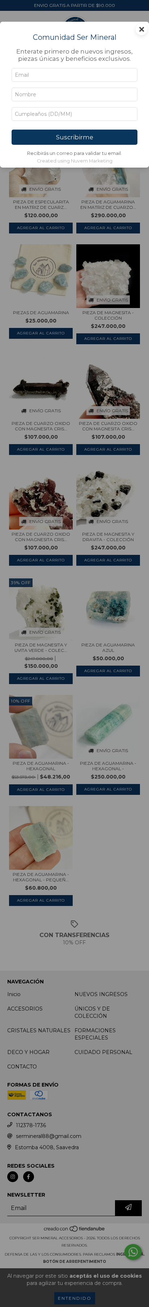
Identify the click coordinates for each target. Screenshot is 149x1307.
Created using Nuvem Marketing (74, 161)
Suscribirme (74, 137)
